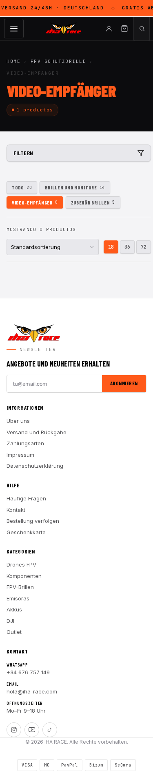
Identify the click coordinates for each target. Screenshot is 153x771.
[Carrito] (124, 28)
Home (13, 61)
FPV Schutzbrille (58, 61)
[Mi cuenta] (109, 28)
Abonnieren (124, 383)
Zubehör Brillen (93, 202)
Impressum (20, 454)
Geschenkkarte (26, 532)
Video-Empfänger (35, 202)
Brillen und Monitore (75, 187)
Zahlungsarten (25, 443)
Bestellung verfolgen (33, 521)
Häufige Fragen (26, 498)
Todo (22, 187)
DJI (10, 621)
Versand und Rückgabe (37, 432)
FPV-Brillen (20, 587)
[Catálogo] (14, 28)
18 (111, 247)
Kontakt (16, 510)
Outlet (14, 632)
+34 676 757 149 (28, 672)
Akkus (14, 609)
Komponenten (24, 576)
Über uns (18, 421)
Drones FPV (21, 564)
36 (127, 247)
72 (143, 247)
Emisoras (18, 598)
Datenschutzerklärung (35, 465)
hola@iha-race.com (32, 691)
